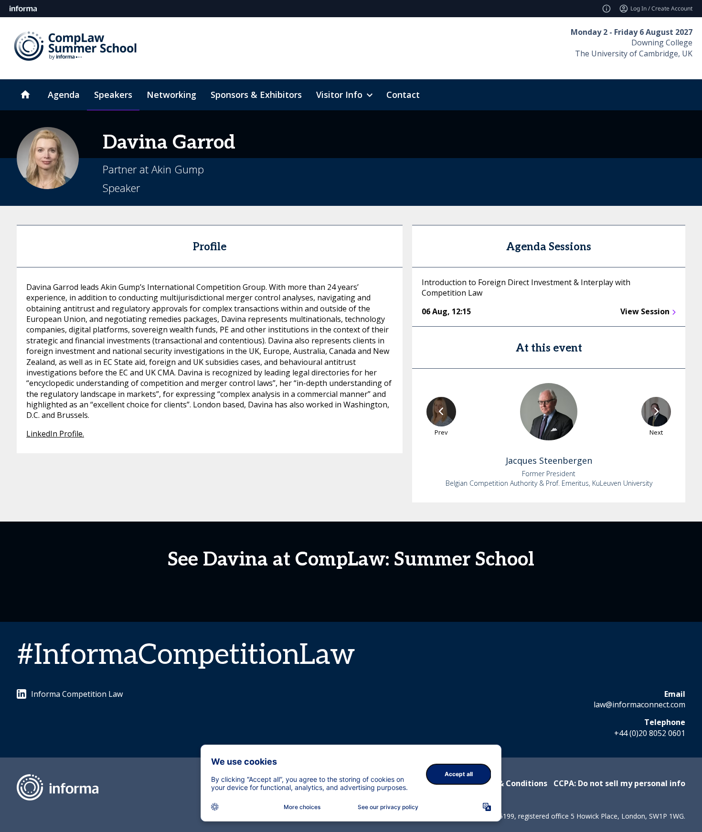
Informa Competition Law (77, 694)
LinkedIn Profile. (55, 433)
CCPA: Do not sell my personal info (619, 783)
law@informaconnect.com (639, 704)
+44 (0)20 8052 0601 (649, 733)
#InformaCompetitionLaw (186, 655)
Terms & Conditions (509, 783)
